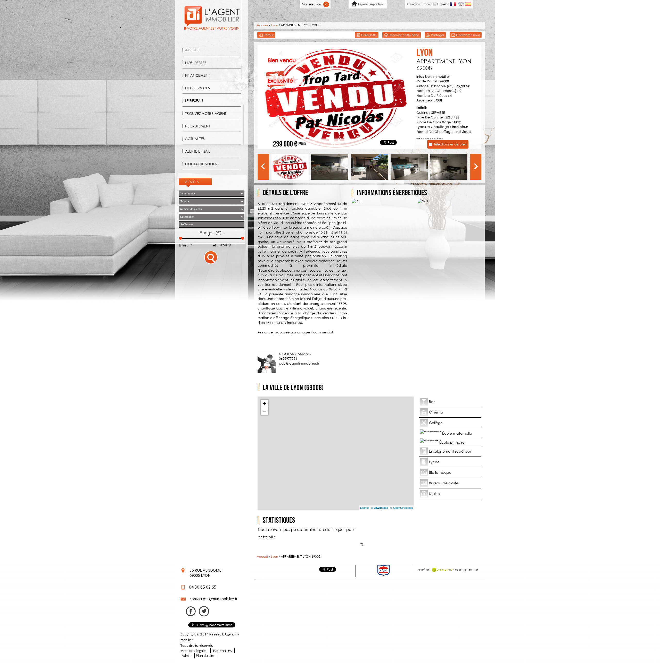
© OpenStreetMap (401, 507)
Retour (268, 35)
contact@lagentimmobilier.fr (213, 598)
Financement (197, 75)
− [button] (264, 411)
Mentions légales (194, 650)
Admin (187, 655)
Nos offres (196, 63)
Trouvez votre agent (205, 113)
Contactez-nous (201, 164)
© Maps (379, 507)
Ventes (191, 182)
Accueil (192, 50)
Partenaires (222, 650)
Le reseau (194, 100)
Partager (437, 35)
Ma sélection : (314, 4)
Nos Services (197, 88)
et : (215, 245)
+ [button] (264, 403)
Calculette (368, 35)
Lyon (274, 25)
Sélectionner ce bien (450, 144)
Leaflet (364, 507)
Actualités (195, 138)
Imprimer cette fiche (403, 35)
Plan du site (205, 655)
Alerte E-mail (197, 151)
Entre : (183, 245)
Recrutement (197, 126)
